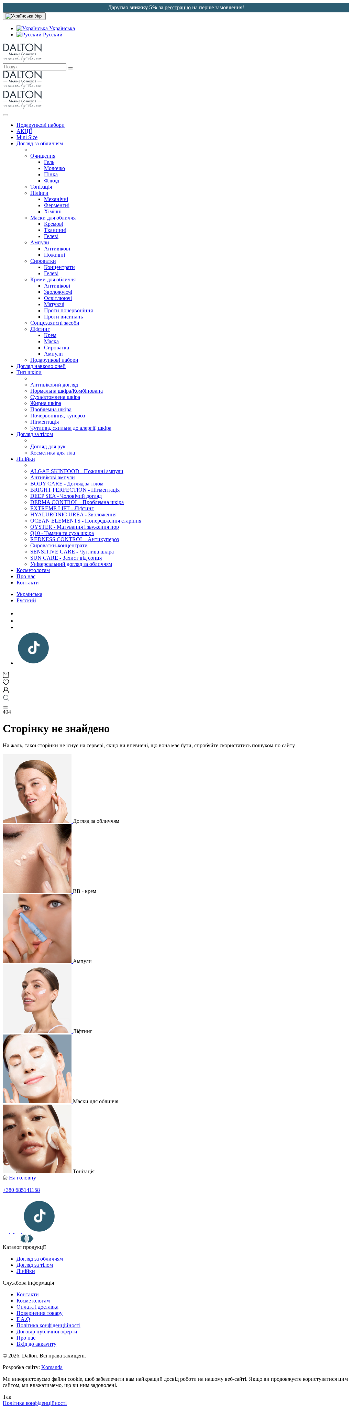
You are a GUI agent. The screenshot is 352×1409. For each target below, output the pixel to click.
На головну (22, 1178)
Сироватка (56, 347)
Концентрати (59, 267)
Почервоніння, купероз (57, 415)
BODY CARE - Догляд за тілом (66, 484)
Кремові (53, 224)
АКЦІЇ (24, 131)
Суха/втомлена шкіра (55, 397)
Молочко (54, 168)
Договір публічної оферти (46, 1331)
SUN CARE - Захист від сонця (66, 558)
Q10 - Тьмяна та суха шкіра (62, 533)
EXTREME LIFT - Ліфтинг (62, 508)
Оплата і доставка (37, 1307)
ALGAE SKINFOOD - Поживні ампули (76, 471)
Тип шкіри (29, 372)
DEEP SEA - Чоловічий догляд (66, 496)
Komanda (52, 1367)
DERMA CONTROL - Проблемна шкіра (77, 502)
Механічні (56, 199)
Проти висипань (63, 317)
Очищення (42, 156)
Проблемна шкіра (51, 409)
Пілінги (39, 193)
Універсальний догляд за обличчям (71, 564)
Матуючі (54, 304)
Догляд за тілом (34, 434)
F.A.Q (23, 1319)
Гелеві (51, 236)
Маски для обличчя (53, 218)
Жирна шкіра (45, 403)
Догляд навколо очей (41, 366)
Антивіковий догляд (54, 385)
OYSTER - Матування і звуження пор (74, 527)
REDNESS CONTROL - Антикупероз (74, 539)
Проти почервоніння (68, 310)
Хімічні (53, 211)
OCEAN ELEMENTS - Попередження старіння (85, 521)
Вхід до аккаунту (36, 1344)
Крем (50, 335)
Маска (51, 341)
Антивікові (57, 248)
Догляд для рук (48, 446)
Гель (49, 162)
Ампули (39, 242)
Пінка (51, 174)
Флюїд (51, 180)
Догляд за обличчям (39, 143)
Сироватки (43, 261)
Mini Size (26, 137)
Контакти (27, 582)
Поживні (54, 255)
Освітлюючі (58, 298)
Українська (61, 28)
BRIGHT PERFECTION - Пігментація (75, 490)
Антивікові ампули (52, 477)
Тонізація (41, 187)
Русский (52, 34)
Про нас (25, 576)
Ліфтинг (40, 329)
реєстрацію (178, 7)
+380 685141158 (21, 1190)
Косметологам (33, 570)
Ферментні (56, 205)
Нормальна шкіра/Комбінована (66, 391)
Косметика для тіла (52, 453)
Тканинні (55, 230)
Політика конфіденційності (48, 1325)
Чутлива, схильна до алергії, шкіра (70, 428)
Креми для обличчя (53, 279)
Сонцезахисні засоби (54, 323)
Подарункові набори (40, 125)
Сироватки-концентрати (59, 545)
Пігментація (44, 422)
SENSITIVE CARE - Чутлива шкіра (72, 552)
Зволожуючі (58, 292)
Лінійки (25, 459)
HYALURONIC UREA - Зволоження (73, 514)
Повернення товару (39, 1313)
